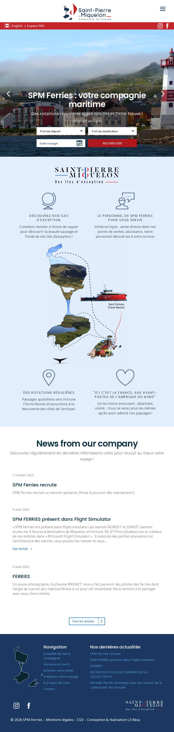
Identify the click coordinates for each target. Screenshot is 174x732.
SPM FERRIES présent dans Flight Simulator (62, 519)
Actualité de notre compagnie (57, 655)
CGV (80, 719)
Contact (49, 689)
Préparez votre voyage (61, 676)
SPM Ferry (87, 12)
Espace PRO (36, 26)
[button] (8, 93)
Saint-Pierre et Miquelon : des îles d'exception (87, 175)
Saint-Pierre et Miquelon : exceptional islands (144, 706)
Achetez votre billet (59, 670)
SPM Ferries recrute (35, 485)
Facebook (167, 25)
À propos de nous (57, 682)
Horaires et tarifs (57, 664)
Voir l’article (20, 549)
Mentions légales (59, 719)
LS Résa (134, 719)
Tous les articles (83, 621)
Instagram (160, 25)
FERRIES (21, 576)
